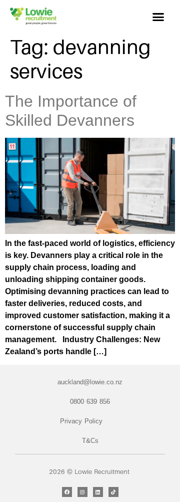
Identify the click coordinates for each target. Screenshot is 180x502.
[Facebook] (67, 492)
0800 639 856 (90, 401)
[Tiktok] (113, 492)
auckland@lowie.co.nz (90, 382)
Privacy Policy (81, 421)
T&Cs (90, 440)
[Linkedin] (98, 492)
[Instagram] (83, 492)
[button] (158, 17)
